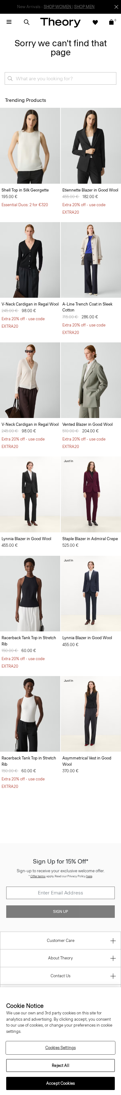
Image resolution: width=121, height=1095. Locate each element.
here (89, 876)
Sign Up (60, 911)
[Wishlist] (95, 22)
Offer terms (38, 876)
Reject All (60, 1065)
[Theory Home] (60, 22)
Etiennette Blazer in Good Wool (90, 190)
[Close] (116, 7)
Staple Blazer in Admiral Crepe (90, 538)
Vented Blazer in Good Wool (87, 424)
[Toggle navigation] (9, 22)
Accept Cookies (60, 1083)
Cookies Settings (60, 1047)
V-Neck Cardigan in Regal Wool (30, 304)
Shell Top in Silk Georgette (25, 190)
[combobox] (60, 78)
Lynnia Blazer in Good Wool (26, 538)
